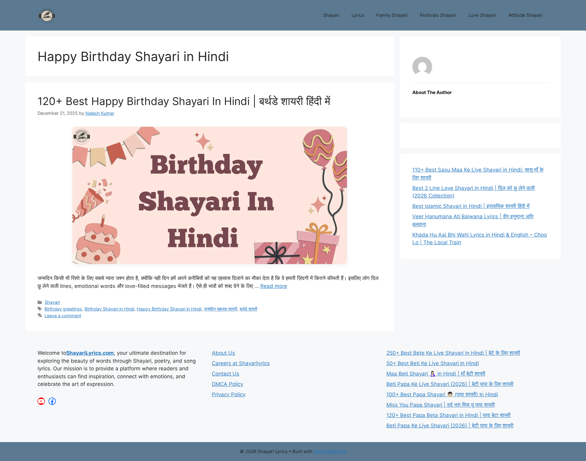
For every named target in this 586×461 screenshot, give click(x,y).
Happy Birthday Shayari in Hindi (169, 308)
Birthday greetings (63, 308)
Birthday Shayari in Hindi (109, 308)
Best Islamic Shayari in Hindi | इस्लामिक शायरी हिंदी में (471, 206)
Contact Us (225, 374)
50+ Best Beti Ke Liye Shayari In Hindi (432, 363)
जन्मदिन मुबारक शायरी (220, 308)
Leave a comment (63, 315)
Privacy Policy (228, 394)
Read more (273, 286)
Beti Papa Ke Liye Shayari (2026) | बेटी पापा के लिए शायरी (449, 384)
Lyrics (358, 15)
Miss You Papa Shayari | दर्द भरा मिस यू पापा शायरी (440, 405)
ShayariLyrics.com (90, 353)
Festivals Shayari (438, 15)
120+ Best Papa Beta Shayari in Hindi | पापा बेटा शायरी (448, 415)
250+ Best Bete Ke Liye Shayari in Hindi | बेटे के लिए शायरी (453, 353)
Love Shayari (482, 15)
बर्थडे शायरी (248, 308)
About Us (223, 353)
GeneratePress (330, 451)
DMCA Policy (227, 384)
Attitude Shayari (525, 15)
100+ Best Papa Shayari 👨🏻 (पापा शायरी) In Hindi (442, 394)
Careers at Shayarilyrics (241, 363)
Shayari (331, 15)
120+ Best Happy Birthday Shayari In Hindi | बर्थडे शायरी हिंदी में (184, 101)
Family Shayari (392, 15)
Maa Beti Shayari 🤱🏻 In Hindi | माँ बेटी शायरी (435, 374)
